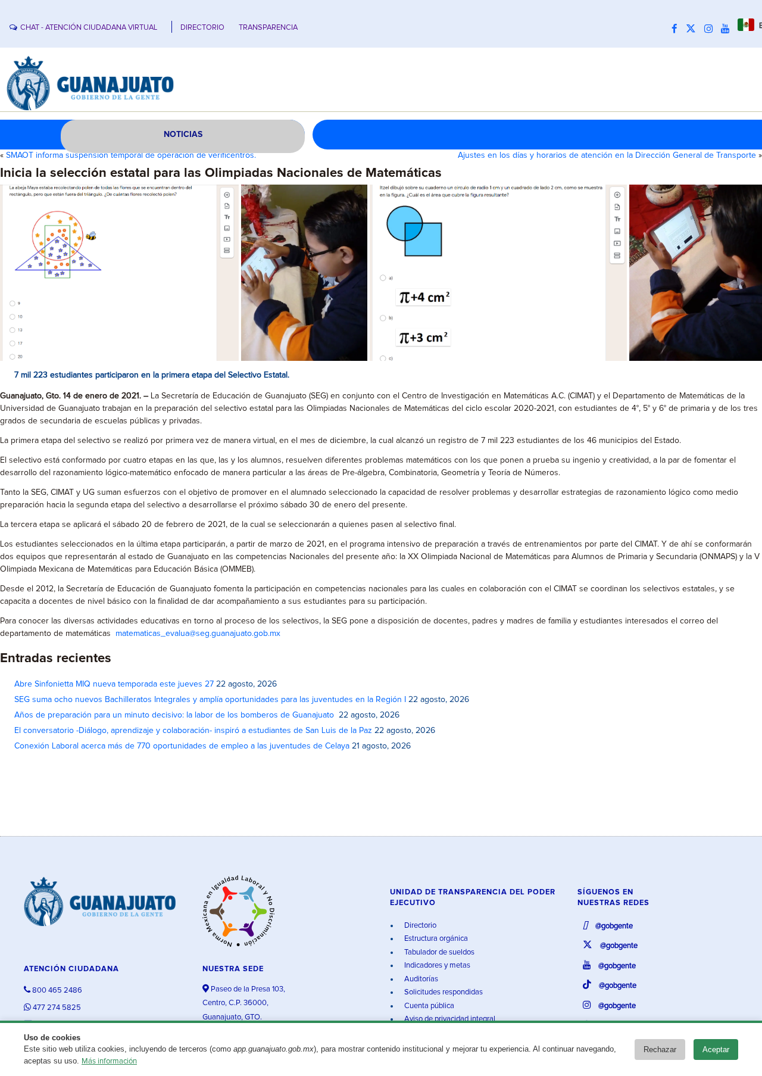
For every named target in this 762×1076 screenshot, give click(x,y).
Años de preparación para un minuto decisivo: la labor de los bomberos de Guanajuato (175, 715)
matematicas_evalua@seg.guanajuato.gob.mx (197, 633)
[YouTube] (728, 29)
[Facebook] (677, 29)
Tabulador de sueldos (438, 952)
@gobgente (613, 926)
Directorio (419, 926)
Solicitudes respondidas (442, 992)
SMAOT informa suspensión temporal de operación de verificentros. (131, 155)
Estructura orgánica (435, 939)
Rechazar (660, 1049)
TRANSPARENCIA (268, 28)
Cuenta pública (428, 1006)
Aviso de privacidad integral (448, 1019)
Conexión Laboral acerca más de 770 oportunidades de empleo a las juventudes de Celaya (181, 746)
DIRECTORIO (202, 28)
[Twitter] (694, 29)
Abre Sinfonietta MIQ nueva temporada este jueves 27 (114, 684)
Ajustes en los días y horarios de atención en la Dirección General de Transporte (607, 155)
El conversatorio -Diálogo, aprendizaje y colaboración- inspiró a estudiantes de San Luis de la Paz (193, 730)
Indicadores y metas (436, 965)
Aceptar (715, 1049)
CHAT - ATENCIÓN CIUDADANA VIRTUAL (88, 28)
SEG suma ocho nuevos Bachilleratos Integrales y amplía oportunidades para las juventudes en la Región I (210, 699)
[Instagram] (711, 29)
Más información (109, 1061)
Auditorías (420, 979)
